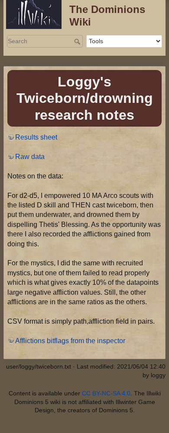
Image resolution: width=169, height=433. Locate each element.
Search (78, 41)
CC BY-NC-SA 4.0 (106, 393)
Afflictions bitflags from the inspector (70, 340)
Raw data (30, 156)
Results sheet (36, 137)
